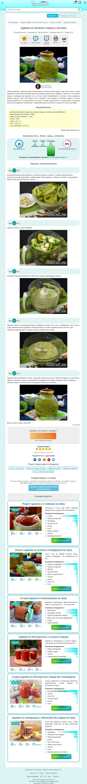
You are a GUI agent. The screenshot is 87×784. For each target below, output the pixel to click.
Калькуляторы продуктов (52, 769)
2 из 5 (40, 449)
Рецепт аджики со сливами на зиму (43, 503)
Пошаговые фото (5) (56, 32)
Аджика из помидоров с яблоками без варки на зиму (43, 717)
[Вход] (84, 3)
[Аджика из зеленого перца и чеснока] (43, 65)
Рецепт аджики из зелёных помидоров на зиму (43, 550)
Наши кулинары (51, 773)
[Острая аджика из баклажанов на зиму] (26, 612)
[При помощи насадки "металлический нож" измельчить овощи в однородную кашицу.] (43, 296)
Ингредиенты (32, 32)
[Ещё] (78, 16)
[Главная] (40, 3)
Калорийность (43, 32)
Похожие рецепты (20, 32)
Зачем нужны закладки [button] (43, 440)
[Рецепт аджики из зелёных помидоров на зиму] (26, 564)
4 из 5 (46, 449)
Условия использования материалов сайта (43, 781)
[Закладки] (80, 3)
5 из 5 (49, 449)
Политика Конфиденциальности (43, 779)
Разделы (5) (69, 32)
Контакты (33, 773)
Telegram (56, 776)
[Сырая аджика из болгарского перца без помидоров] (26, 691)
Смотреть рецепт (61, 540)
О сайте (41, 773)
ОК (45, 776)
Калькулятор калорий (33, 769)
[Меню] (2, 3)
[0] (47, 41)
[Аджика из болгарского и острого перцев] (26, 653)
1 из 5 (37, 449)
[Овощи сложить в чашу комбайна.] (43, 248)
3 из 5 (43, 449)
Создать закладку (45, 436)
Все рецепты (52, 16)
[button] (55, 42)
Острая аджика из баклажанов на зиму (43, 598)
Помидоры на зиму (67, 16)
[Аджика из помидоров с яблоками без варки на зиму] (26, 731)
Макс (49, 776)
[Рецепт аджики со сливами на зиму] (26, 518)
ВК (41, 776)
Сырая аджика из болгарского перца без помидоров (43, 676)
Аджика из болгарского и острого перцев (43, 636)
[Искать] (79, 9)
